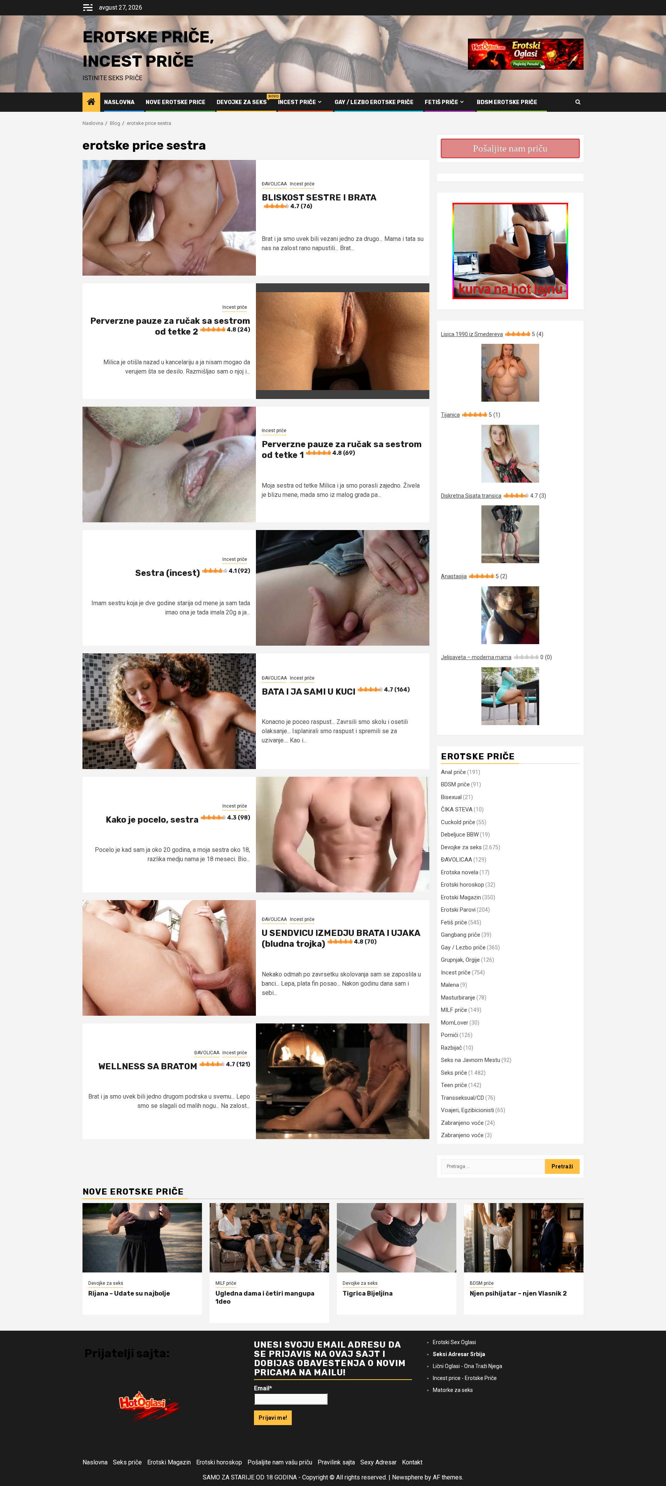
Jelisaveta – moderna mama (496, 657)
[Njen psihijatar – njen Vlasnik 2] (524, 1237)
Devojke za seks (242, 102)
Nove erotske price (175, 102)
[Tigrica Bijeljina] (396, 1237)
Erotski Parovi (458, 909)
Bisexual (451, 797)
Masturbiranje (458, 997)
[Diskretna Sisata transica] (510, 534)
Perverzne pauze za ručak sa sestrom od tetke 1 (342, 450)
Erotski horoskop (462, 884)
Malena (450, 984)
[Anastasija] (510, 615)
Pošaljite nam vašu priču (279, 1462)
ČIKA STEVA (457, 809)
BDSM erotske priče (507, 102)
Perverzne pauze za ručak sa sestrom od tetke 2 (170, 326)
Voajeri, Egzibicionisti (467, 1110)
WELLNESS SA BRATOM (174, 1066)
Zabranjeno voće (462, 1122)
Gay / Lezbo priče (463, 947)
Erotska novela (459, 872)
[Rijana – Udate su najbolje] (142, 1237)
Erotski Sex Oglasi (454, 1342)
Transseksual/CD (462, 1097)
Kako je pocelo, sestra (178, 820)
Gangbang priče (460, 934)
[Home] (91, 102)
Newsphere (407, 1477)
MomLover (454, 1022)
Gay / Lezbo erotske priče (374, 102)
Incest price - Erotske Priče (465, 1378)
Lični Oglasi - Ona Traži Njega (467, 1366)
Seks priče (454, 1072)
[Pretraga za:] (493, 1166)
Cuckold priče (458, 822)
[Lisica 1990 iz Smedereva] (510, 373)
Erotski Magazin (461, 897)
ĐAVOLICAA (274, 184)
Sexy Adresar (378, 1462)
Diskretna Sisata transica (493, 496)
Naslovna (119, 102)
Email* (263, 1388)
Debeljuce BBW (460, 834)
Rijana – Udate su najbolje (129, 1293)
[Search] (578, 102)
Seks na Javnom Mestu (470, 1060)
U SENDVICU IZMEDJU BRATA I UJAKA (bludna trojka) (341, 938)
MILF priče (454, 1009)
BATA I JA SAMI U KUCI (336, 692)
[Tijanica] (510, 454)
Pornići (449, 1035)
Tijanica (470, 415)
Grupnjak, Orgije (460, 959)
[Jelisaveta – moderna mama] (510, 696)
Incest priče (297, 102)
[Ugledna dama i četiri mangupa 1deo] (269, 1237)
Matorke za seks (453, 1390)
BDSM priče (455, 784)
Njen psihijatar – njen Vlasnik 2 (518, 1293)
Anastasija (474, 576)
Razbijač (451, 1047)
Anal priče (453, 772)
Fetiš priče (441, 102)
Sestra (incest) (192, 573)
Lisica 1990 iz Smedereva (492, 334)
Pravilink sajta (336, 1462)
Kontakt (412, 1462)
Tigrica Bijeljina (368, 1293)
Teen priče (454, 1085)
